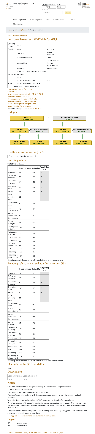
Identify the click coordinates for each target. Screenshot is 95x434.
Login (68, 12)
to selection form (20, 35)
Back (9, 35)
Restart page (58, 432)
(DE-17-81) (20, 89)
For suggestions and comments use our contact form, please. (32, 416)
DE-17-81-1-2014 (25, 94)
